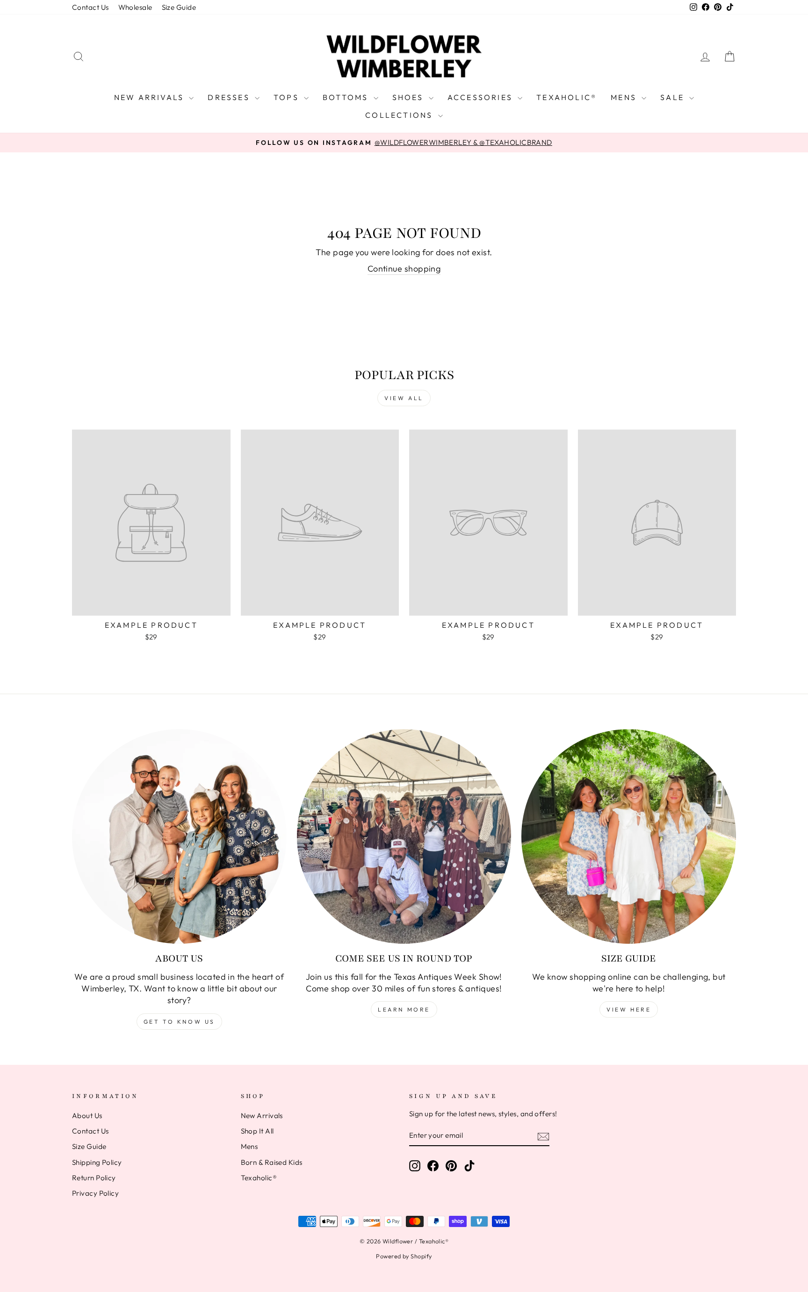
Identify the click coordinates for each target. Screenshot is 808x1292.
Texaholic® (566, 97)
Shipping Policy (97, 1162)
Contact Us (90, 7)
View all (404, 398)
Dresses (230, 97)
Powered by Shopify (404, 1256)
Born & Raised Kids (272, 1162)
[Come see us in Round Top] (404, 836)
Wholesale (135, 7)
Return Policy (94, 1177)
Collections (400, 115)
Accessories (481, 97)
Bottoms (347, 97)
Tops (288, 97)
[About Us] (179, 836)
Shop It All (257, 1131)
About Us (87, 1115)
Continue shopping (404, 268)
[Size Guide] (628, 836)
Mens (625, 97)
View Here (628, 1009)
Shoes (409, 97)
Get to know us (179, 1021)
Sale (673, 97)
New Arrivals (150, 97)
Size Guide (179, 7)
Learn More (404, 1009)
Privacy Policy (95, 1193)
